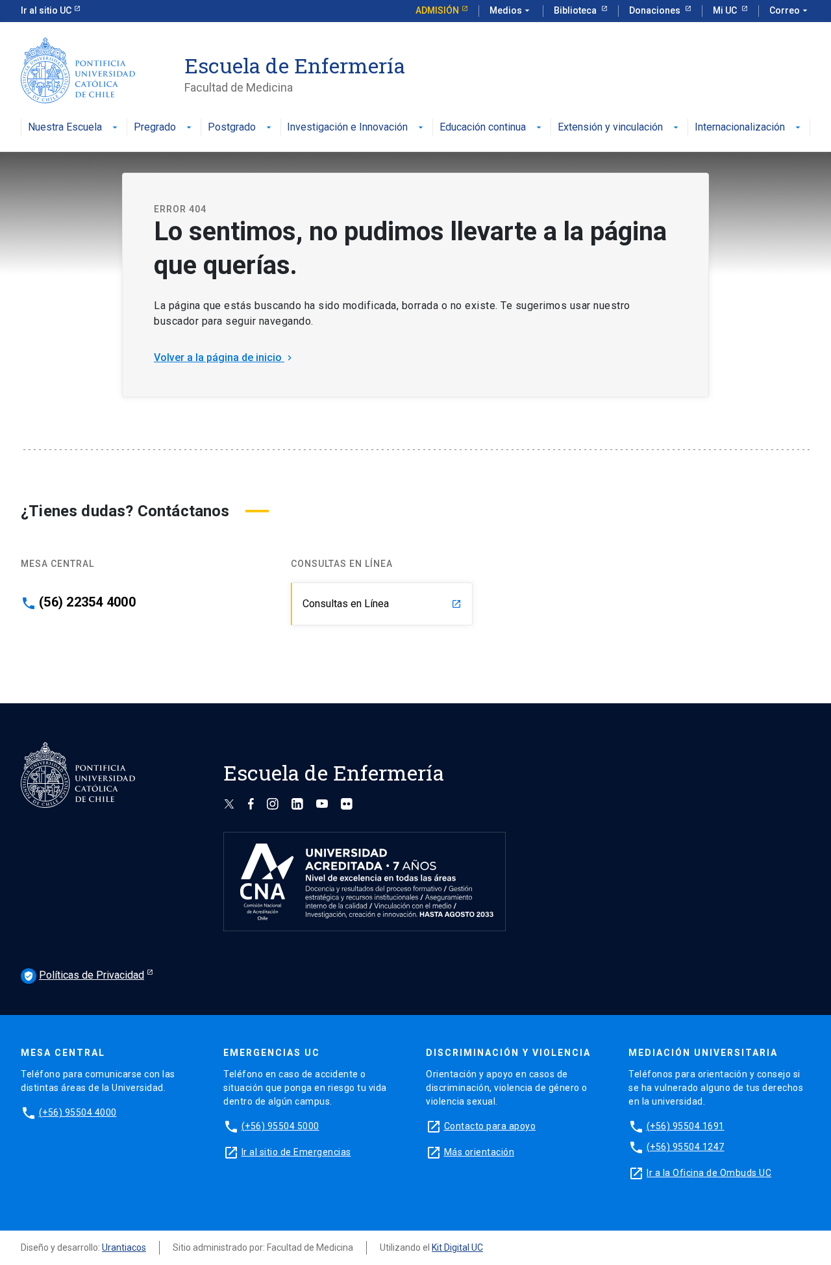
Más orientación (479, 1152)
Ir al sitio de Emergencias (296, 1152)
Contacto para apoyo (490, 1126)
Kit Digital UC (457, 1247)
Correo (789, 10)
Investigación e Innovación (347, 127)
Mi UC (726, 10)
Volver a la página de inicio (224, 357)
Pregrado (155, 127)
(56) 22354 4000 (87, 601)
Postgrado (232, 127)
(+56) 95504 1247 (686, 1146)
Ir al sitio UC (46, 10)
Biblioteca (576, 10)
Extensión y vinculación (610, 127)
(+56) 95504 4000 (78, 1112)
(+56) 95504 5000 (280, 1126)
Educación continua (483, 127)
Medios (511, 10)
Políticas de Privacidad (83, 975)
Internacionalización (740, 127)
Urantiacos (124, 1247)
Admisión (437, 10)
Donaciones (655, 10)
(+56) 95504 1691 (686, 1126)
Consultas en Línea (382, 603)
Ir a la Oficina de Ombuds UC (709, 1173)
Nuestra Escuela (65, 127)
